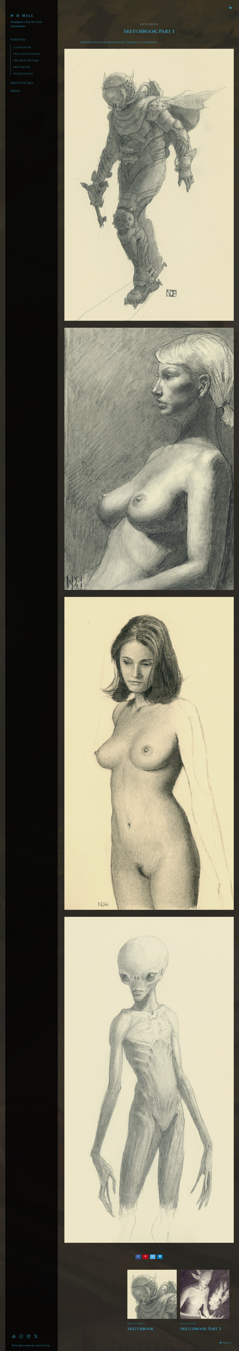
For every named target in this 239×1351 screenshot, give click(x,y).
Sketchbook (21, 67)
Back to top (43, 1345)
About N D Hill (21, 83)
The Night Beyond (25, 60)
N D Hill (22, 15)
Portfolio (18, 40)
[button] (225, 1342)
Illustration (22, 47)
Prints (15, 91)
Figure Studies (23, 73)
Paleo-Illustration (26, 54)
